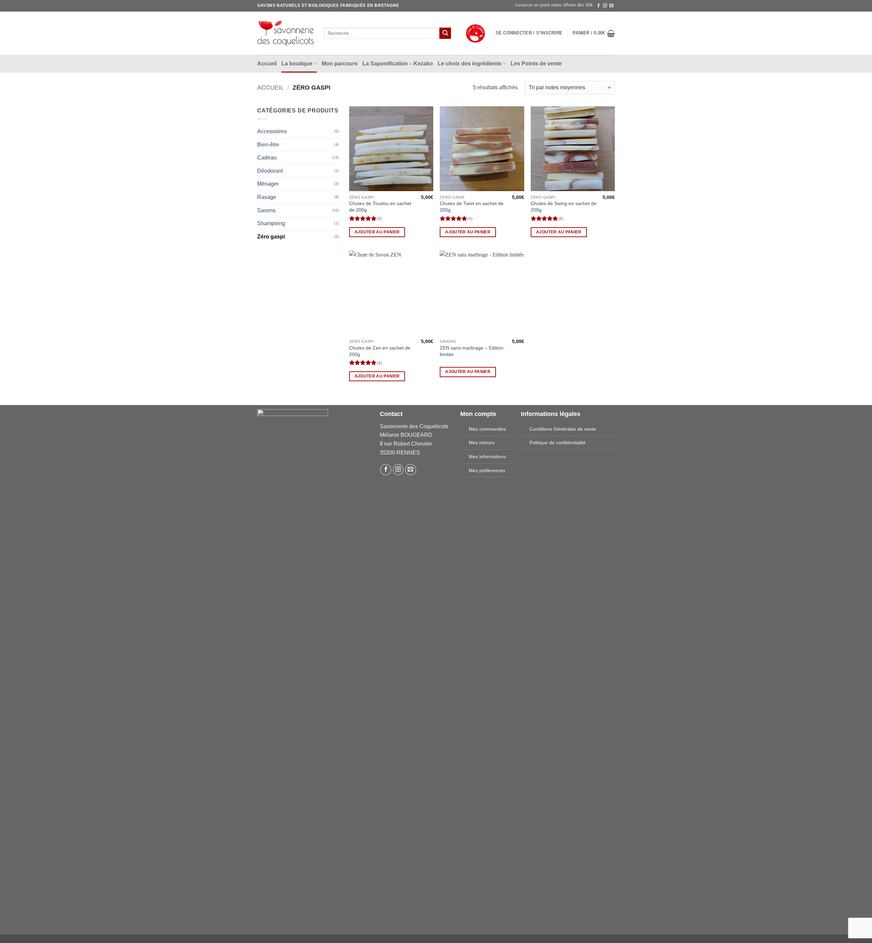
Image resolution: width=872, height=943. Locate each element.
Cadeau (267, 157)
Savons (266, 210)
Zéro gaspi (271, 236)
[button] (529, 33)
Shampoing (271, 223)
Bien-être (268, 145)
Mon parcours (340, 63)
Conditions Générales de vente (562, 429)
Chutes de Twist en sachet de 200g (471, 207)
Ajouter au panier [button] (377, 232)
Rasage (266, 197)
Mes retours (482, 442)
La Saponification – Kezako (397, 63)
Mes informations (487, 456)
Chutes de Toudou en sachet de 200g (380, 207)
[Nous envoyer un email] (611, 5)
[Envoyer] (445, 33)
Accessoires (272, 131)
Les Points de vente (536, 63)
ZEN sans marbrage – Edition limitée (471, 351)
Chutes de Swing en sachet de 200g (563, 207)
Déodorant (270, 171)
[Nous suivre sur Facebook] (598, 5)
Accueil (267, 63)
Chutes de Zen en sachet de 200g (379, 351)
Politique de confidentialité (557, 442)
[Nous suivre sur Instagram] (605, 5)
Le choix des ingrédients (469, 63)
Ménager (268, 184)
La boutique (296, 63)
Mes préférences (487, 470)
